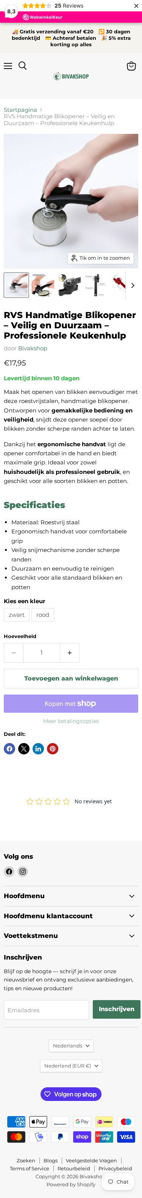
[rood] (43, 623)
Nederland (67, 1066)
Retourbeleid (74, 1168)
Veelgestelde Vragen (91, 1160)
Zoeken (26, 1160)
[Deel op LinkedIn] (38, 748)
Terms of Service (29, 1168)
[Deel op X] (24, 748)
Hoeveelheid (20, 636)
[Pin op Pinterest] (52, 748)
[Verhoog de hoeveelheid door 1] (70, 653)
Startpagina (20, 110)
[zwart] (17, 623)
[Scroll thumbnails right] (131, 285)
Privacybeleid (115, 1168)
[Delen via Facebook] (9, 748)
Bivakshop (32, 348)
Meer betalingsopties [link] (71, 721)
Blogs (51, 1160)
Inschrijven (116, 1009)
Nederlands (67, 1046)
